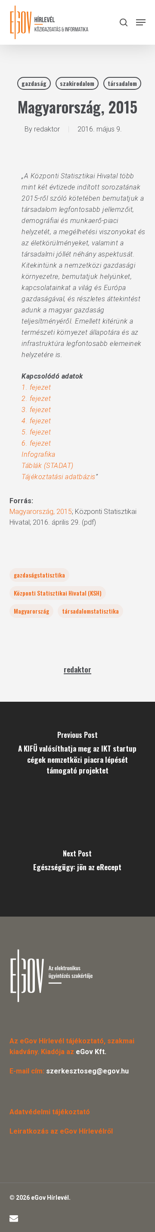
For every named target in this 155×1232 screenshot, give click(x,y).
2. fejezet (36, 398)
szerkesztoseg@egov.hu (87, 1071)
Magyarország (31, 610)
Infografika (39, 454)
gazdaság (34, 83)
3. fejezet (36, 410)
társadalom (122, 83)
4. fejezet (36, 421)
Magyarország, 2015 (40, 511)
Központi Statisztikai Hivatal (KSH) (58, 592)
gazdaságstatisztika (39, 574)
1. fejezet (36, 387)
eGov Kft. (91, 1052)
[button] (141, 22)
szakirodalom (77, 83)
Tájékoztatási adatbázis (59, 477)
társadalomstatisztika (90, 610)
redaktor (47, 129)
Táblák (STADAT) (48, 466)
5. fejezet (36, 432)
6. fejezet (36, 443)
